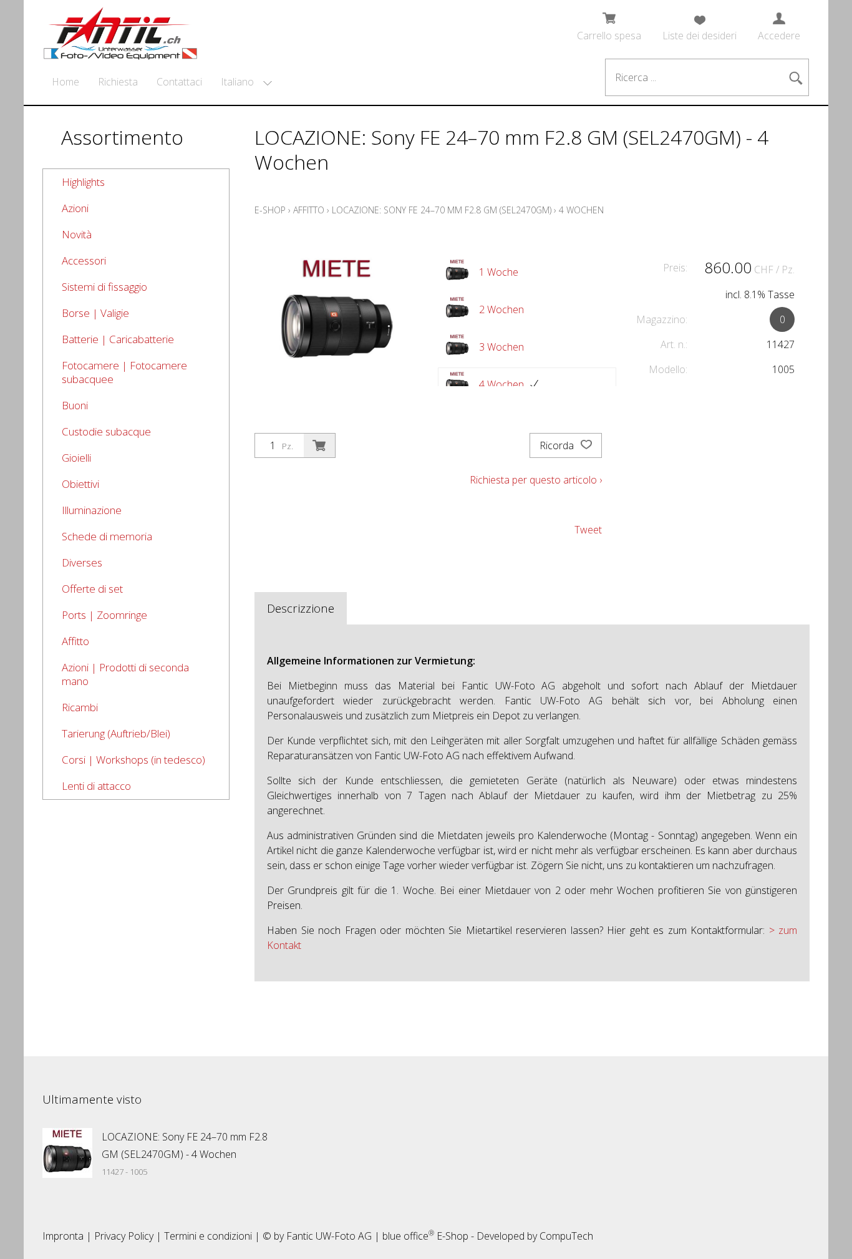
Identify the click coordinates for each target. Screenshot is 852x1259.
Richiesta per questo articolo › (536, 480)
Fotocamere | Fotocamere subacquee (124, 372)
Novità (77, 234)
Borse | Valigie (95, 313)
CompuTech (566, 1236)
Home (65, 82)
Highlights (83, 182)
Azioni (75, 208)
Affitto (75, 641)
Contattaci (179, 82)
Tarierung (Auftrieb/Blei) (116, 733)
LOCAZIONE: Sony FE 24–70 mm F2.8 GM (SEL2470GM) (441, 210)
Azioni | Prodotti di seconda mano (125, 674)
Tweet (588, 530)
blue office (408, 1236)
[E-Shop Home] (120, 29)
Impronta (63, 1236)
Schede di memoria (107, 536)
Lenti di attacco (96, 786)
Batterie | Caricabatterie (118, 339)
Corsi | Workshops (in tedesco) (133, 759)
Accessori (84, 260)
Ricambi (80, 707)
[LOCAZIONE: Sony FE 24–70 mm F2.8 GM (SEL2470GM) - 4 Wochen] (67, 1153)
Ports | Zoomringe (104, 615)
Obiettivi (80, 484)
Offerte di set (92, 588)
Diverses (82, 562)
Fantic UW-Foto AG (329, 1236)
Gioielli (76, 457)
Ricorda (558, 445)
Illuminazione (92, 510)
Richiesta (118, 82)
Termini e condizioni (208, 1236)
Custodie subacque (106, 431)
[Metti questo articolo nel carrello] (319, 445)
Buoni (75, 405)
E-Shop (270, 210)
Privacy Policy (123, 1236)
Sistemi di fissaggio (104, 287)
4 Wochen (581, 210)
